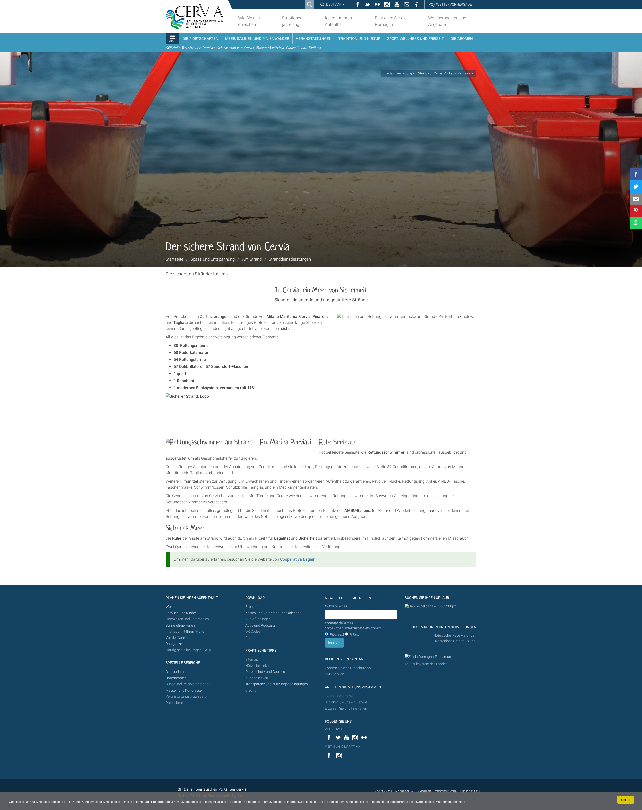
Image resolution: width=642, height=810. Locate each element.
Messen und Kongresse (184, 690)
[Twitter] (636, 186)
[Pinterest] (636, 211)
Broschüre (253, 607)
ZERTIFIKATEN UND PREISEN (457, 792)
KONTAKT (382, 792)
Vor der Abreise (177, 638)
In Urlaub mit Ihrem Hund (185, 631)
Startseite (174, 259)
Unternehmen (176, 678)
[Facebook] (636, 174)
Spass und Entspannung (212, 259)
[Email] (636, 199)
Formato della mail (353, 625)
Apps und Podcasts (260, 625)
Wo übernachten (178, 607)
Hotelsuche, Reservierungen (454, 635)
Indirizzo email (336, 606)
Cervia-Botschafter (339, 696)
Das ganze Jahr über (182, 644)
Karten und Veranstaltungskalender (273, 613)
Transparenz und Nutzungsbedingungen (276, 684)
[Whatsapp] (636, 223)
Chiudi (625, 800)
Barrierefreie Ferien (181, 625)
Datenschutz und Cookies (265, 672)
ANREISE (424, 792)
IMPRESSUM (403, 792)
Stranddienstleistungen (290, 259)
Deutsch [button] (333, 4)
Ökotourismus (176, 672)
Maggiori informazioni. (451, 802)
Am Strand (252, 259)
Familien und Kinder (181, 613)
